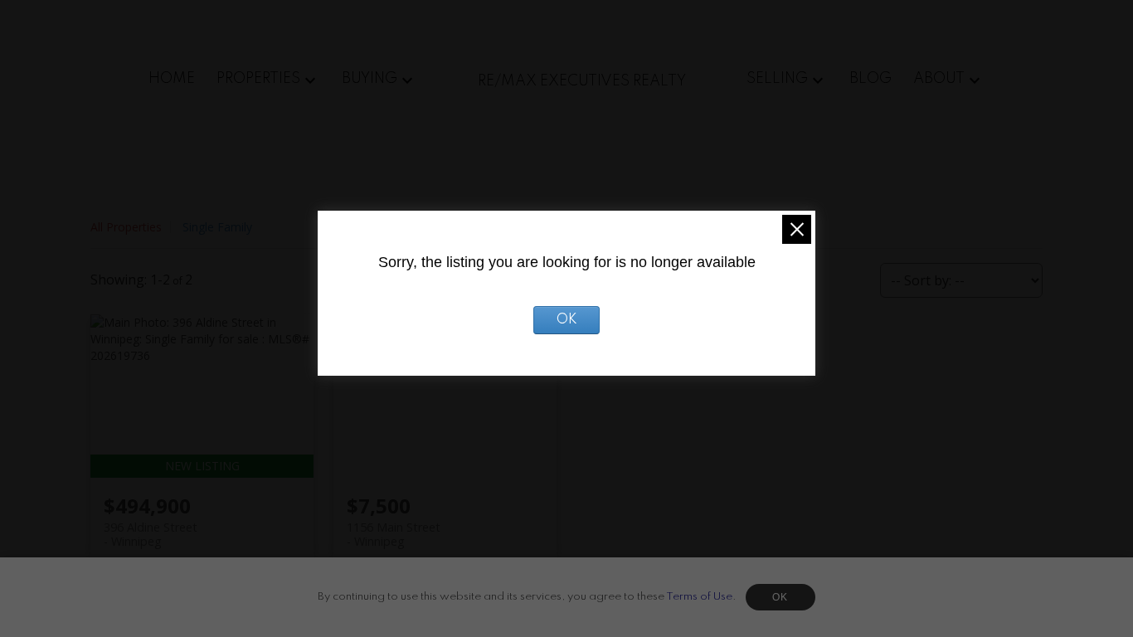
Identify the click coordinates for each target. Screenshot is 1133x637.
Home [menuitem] (171, 78)
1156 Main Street (393, 534)
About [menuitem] (939, 78)
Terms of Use (699, 596)
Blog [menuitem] (870, 78)
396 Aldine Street (150, 534)
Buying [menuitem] (369, 78)
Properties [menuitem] (258, 78)
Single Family (217, 227)
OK (780, 597)
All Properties (126, 227)
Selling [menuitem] (777, 78)
